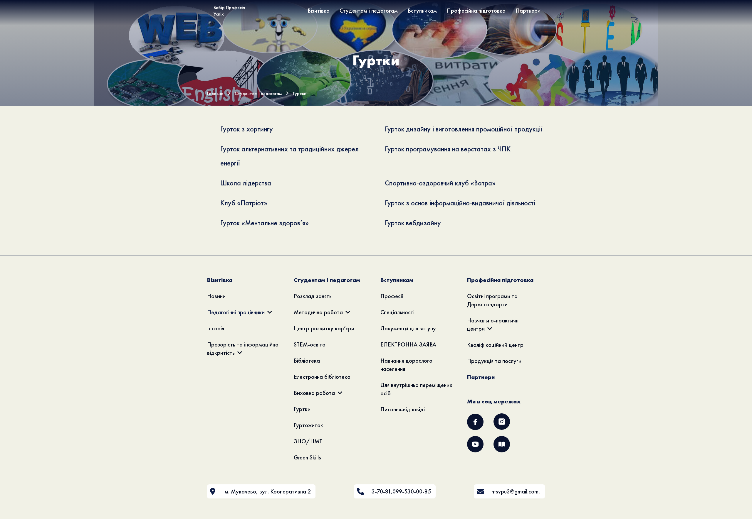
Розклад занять (313, 296)
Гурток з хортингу (246, 128)
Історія (215, 328)
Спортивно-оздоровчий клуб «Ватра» (440, 182)
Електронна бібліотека (322, 377)
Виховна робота (314, 393)
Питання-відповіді (402, 409)
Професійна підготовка (476, 10)
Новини (216, 296)
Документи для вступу (408, 328)
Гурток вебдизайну (413, 222)
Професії (392, 296)
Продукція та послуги (494, 361)
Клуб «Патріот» (243, 202)
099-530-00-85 (411, 491)
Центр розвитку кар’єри (324, 328)
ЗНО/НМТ (308, 441)
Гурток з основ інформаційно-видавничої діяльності (460, 202)
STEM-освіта (309, 344)
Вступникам (422, 10)
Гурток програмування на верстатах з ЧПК (448, 148)
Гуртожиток (308, 425)
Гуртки (302, 409)
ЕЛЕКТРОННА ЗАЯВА (408, 344)
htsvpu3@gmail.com (514, 491)
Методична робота (318, 312)
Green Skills (307, 457)
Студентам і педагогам (369, 10)
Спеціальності (397, 312)
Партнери (528, 10)
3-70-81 (381, 491)
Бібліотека (307, 360)
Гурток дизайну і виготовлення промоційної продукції (464, 128)
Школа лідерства (245, 182)
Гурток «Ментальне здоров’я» (264, 222)
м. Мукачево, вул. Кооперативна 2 (268, 491)
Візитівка (319, 10)
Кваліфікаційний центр (495, 345)
